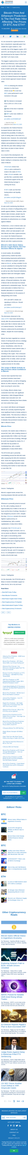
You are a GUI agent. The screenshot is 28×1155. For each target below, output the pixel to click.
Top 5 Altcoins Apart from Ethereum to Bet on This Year (13, 742)
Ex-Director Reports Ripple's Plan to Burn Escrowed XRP (13, 1025)
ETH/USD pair (15, 528)
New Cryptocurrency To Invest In (12, 608)
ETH (9, 612)
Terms (14, 798)
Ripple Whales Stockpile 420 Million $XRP (13, 732)
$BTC (6, 93)
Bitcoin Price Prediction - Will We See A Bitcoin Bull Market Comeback (13, 693)
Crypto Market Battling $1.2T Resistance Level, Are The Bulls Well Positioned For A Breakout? (14, 688)
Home (2, 7)
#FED (6, 85)
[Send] (23, 793)
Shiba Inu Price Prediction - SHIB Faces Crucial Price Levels (14, 657)
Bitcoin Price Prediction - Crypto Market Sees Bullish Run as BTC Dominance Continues (13, 765)
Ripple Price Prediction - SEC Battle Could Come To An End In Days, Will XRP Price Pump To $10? (13, 704)
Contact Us (14, 1132)
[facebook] (8, 1126)
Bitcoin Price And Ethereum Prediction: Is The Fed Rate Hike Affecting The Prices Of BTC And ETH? (13, 723)
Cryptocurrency (16, 7)
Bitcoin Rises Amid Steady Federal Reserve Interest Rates (16, 838)
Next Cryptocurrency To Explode (12, 602)
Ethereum (10, 516)
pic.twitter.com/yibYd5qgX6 (12, 197)
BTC (3, 612)
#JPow (10, 174)
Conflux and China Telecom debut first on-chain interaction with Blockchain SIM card (17, 852)
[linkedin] (20, 1126)
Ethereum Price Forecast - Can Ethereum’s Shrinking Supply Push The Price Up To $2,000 (13, 668)
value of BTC (5, 319)
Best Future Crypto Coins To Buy (12, 598)
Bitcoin (9, 263)
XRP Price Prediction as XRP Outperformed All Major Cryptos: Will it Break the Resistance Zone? (13, 681)
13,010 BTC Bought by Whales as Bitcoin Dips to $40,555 (16, 829)
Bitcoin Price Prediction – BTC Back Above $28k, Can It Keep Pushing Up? (13, 662)
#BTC (7, 190)
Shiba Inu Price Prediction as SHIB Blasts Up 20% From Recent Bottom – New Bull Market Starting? (13, 758)
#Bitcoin (6, 169)
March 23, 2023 (8, 313)
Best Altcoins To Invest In (9, 595)
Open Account (19, 632)
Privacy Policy (21, 798)
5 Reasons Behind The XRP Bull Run (13, 728)
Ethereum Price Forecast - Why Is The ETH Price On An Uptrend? (13, 710)
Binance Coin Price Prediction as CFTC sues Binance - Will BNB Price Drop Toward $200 (14, 674)
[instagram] (14, 1126)
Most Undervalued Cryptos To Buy (12, 605)
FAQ (14, 1135)
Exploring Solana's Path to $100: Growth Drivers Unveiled (12, 965)
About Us (14, 1129)
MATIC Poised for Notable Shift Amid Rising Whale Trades (12, 997)
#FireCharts (8, 167)
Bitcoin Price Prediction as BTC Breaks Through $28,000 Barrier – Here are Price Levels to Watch (13, 752)
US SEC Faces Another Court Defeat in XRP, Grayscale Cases (11, 1085)
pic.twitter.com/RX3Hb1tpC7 (13, 307)
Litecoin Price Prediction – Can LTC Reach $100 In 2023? (12, 698)
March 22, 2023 (17, 124)
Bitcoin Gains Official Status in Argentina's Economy (13, 937)
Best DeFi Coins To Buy (9, 592)
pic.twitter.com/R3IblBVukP (12, 119)
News (8, 7)
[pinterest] (11, 1126)
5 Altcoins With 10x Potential (10, 746)
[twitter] (17, 1126)
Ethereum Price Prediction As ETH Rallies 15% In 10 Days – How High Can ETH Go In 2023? (14, 716)
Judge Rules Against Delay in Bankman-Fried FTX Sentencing (13, 1054)
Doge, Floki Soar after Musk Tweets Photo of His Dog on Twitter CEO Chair (13, 737)
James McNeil (6, 28)
